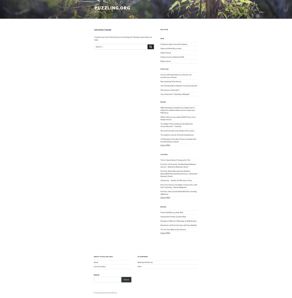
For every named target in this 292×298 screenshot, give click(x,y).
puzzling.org (112, 7)
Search (96, 275)
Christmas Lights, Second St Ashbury (173, 44)
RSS (168, 145)
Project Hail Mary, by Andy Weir (171, 212)
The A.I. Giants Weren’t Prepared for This (175, 160)
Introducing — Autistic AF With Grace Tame (176, 180)
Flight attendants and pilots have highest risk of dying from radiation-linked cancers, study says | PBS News (177, 110)
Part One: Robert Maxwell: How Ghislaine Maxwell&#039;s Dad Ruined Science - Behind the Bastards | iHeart (178, 173)
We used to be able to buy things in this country (177, 131)
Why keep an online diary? (169, 90)
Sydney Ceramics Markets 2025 (172, 57)
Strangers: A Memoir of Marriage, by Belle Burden (178, 221)
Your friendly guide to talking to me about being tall (178, 86)
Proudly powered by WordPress (105, 293)
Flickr (140, 266)
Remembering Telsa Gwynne (170, 81)
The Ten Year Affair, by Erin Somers (173, 229)
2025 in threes (165, 53)
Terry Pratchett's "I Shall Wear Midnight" (175, 94)
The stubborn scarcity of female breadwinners (177, 135)
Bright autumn (165, 61)
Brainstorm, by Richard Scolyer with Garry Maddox (178, 225)
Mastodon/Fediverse (145, 262)
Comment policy (100, 266)
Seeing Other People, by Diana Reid (173, 217)
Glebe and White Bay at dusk (170, 48)
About (96, 262)
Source (163, 145)
